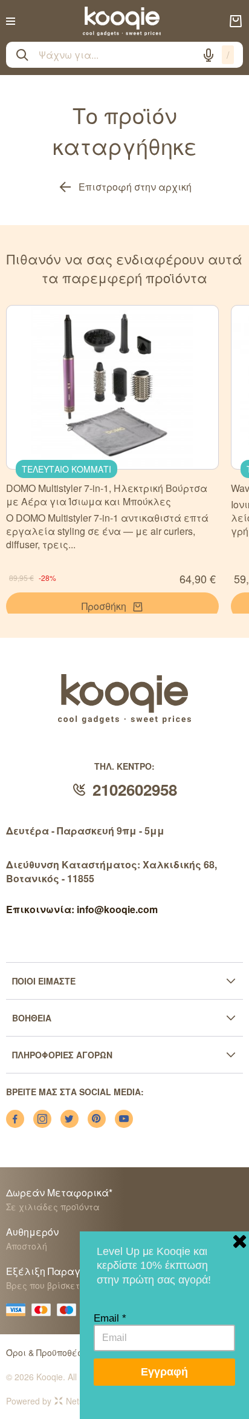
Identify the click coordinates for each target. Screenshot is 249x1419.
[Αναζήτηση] (22, 55)
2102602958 (134, 789)
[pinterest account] (97, 1119)
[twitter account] (69, 1119)
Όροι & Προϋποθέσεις (51, 1352)
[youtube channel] (124, 1119)
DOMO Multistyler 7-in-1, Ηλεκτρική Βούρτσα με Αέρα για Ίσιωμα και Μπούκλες (106, 494)
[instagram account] (42, 1119)
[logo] (122, 21)
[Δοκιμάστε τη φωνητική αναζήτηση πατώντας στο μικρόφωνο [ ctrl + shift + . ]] (208, 55)
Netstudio (84, 1401)
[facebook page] (15, 1119)
